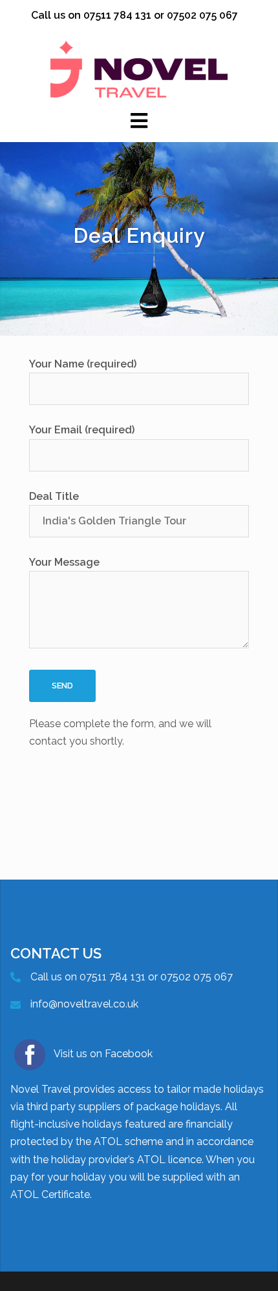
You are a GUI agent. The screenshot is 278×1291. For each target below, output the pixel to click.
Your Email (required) (81, 430)
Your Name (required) (82, 364)
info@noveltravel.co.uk (84, 1004)
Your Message (64, 562)
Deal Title (54, 496)
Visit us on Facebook (103, 1054)
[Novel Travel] (139, 68)
